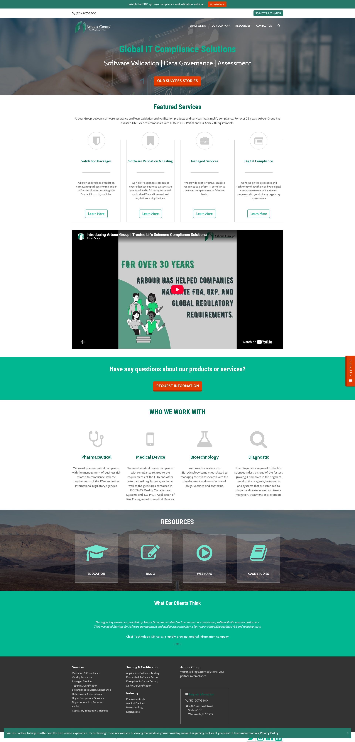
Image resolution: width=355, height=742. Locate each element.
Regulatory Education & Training (90, 710)
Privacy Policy (269, 733)
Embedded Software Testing (142, 677)
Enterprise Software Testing (142, 681)
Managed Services (82, 681)
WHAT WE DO (198, 25)
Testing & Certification (84, 685)
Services (78, 667)
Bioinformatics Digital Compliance (91, 689)
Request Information (201, 694)
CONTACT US (264, 25)
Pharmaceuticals (135, 699)
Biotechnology (134, 707)
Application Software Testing (142, 673)
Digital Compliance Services (88, 698)
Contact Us (351, 368)
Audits (75, 706)
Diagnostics (133, 711)
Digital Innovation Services (87, 702)
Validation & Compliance (86, 673)
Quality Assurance (82, 677)
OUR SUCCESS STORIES (177, 81)
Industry (132, 693)
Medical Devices (135, 703)
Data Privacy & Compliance (87, 694)
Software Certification (138, 685)
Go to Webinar (217, 4)
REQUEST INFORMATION (268, 13)
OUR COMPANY (221, 25)
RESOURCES (243, 25)
